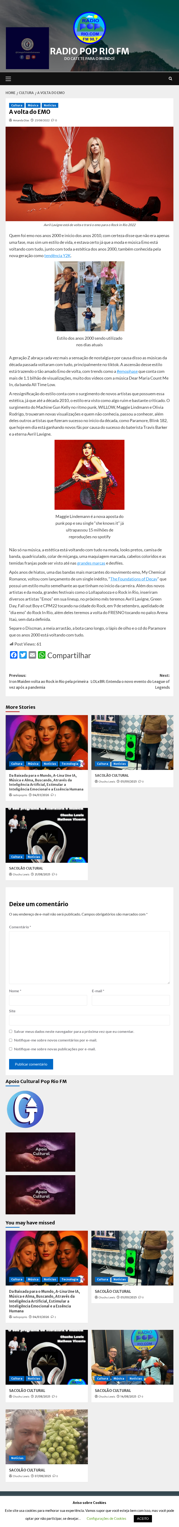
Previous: (48, 681)
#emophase (127, 371)
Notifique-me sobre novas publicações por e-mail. (55, 1049)
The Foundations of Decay (133, 578)
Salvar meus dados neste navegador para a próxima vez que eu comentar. (74, 1031)
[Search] (170, 79)
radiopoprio (20, 795)
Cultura (16, 105)
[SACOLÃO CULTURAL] (132, 742)
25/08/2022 (42, 120)
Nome (15, 991)
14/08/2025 (128, 1396)
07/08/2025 (43, 1476)
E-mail (98, 991)
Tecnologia (70, 763)
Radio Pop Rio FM (89, 51)
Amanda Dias (21, 120)
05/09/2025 (128, 781)
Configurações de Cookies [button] (106, 1518)
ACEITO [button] (143, 1518)
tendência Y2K (57, 255)
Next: (130, 681)
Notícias (50, 105)
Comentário (20, 927)
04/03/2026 (41, 795)
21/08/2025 (42, 874)
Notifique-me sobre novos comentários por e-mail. (55, 1040)
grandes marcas (91, 563)
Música (33, 105)
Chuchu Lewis (107, 782)
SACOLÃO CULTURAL (112, 775)
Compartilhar (69, 655)
